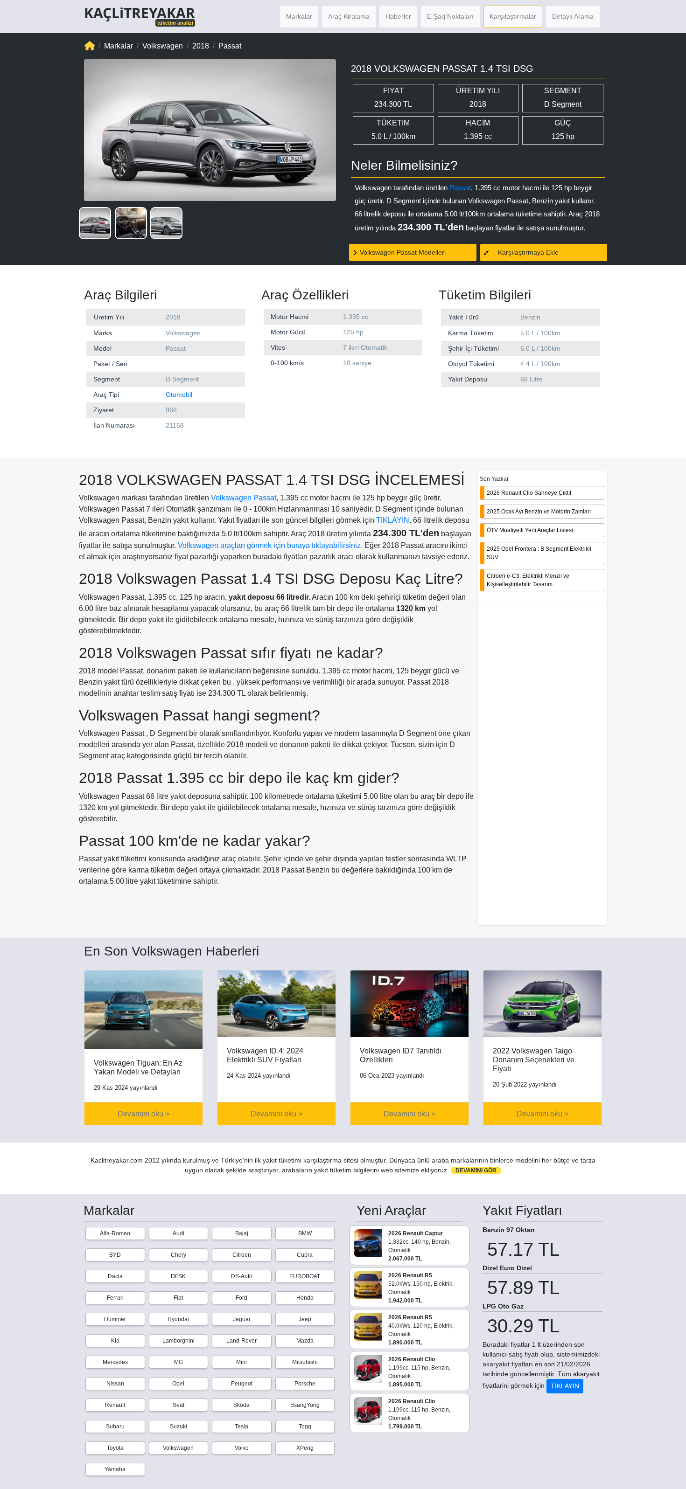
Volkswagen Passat (243, 498)
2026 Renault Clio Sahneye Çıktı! (529, 493)
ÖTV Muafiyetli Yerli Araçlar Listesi (530, 530)
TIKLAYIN (392, 520)
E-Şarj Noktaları (450, 16)
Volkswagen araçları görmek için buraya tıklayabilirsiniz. (270, 545)
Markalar (299, 16)
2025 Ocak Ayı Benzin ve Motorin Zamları (539, 511)
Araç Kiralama (349, 16)
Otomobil (179, 394)
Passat (460, 188)
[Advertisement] (542, 763)
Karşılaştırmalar (513, 16)
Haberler (398, 16)
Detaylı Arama (573, 16)
